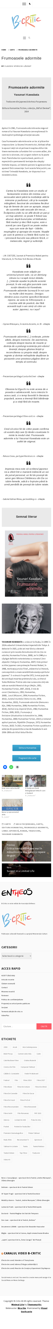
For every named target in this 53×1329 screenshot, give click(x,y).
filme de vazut (9, 1100)
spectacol (38, 1140)
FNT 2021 (37, 1113)
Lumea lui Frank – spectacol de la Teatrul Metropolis (21, 1207)
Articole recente (7, 979)
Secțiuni (4, 1007)
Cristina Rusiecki (30, 1060)
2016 (5, 1047)
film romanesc (23, 1113)
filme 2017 (41, 1080)
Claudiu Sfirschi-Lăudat (17, 66)
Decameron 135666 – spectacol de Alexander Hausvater (23, 1227)
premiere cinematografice (13, 1133)
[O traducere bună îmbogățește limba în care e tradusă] (35, 781)
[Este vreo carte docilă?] (12, 781)
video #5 (7, 1159)
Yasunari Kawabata (12, 834)
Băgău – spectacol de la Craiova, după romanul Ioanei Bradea (25, 1233)
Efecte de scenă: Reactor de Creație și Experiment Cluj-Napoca (25, 1268)
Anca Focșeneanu (25, 824)
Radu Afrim (8, 1140)
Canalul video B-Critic (22, 1253)
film (16, 1080)
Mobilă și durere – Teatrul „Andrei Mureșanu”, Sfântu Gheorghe (25, 1200)
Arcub (15, 1047)
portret (6, 1126)
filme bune (8, 1087)
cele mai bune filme (11, 1060)
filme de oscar (28, 1093)
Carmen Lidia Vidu (24, 1054)
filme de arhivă (40, 1087)
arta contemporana (30, 1047)
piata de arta (36, 1120)
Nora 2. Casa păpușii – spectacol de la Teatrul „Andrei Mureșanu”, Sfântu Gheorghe (26, 1179)
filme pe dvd (25, 1100)
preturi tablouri (34, 1133)
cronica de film (9, 1067)
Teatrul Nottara (38, 1146)
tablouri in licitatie (11, 1146)
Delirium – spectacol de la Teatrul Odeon (17, 1187)
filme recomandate (11, 1107)
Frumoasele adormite (36, 827)
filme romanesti (30, 1107)
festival (6, 1080)
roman (23, 831)
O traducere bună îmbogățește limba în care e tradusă (35, 790)
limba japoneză (10, 831)
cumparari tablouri (28, 1067)
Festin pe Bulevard (31, 1073)
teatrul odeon (9, 1153)
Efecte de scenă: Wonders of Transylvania (17, 1260)
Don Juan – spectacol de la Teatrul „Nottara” (18, 1220)
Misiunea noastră (8, 991)
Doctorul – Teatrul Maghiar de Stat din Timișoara (19, 1213)
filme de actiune (23, 1087)
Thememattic (34, 1304)
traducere (34, 831)
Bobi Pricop (8, 1054)
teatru (25, 1146)
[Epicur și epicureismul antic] (12, 805)
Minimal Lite (17, 1304)
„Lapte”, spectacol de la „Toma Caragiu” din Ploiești (21, 1240)
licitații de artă (20, 1120)
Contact (4, 987)
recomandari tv (23, 1140)
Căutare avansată (8, 983)
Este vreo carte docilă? (11, 788)
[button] (30, 3)
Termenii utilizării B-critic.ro (12, 1011)
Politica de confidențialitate (12, 999)
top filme (23, 1153)
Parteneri (5, 995)
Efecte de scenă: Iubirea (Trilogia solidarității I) (19, 1264)
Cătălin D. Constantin (11, 1073)
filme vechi (8, 1113)
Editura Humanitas (12, 827)
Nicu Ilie (22, 1308)
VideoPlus (5, 1015)
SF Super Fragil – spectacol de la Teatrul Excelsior (20, 1194)
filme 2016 (27, 1080)
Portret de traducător (22, 1126)
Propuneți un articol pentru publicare (15, 1003)
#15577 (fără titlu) (8, 975)
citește (46, 324)
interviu (6, 1120)
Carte (7, 824)
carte (39, 824)
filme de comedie (10, 1093)
